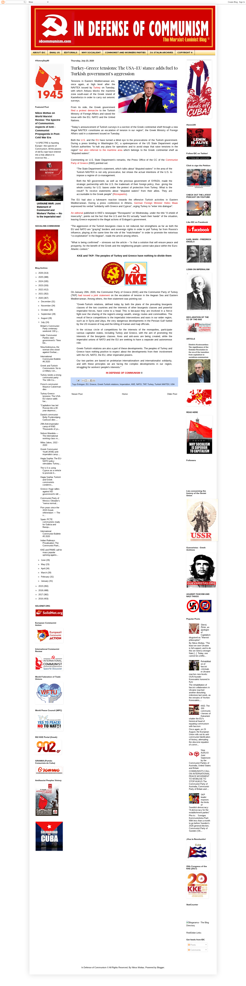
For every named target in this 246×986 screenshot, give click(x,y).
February (45, 576)
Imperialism (125, 384)
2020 (41, 298)
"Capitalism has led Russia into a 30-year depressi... (49, 408)
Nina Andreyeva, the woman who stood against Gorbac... (50, 349)
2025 (41, 277)
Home (125, 394)
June (43, 560)
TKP (144, 384)
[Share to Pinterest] (94, 380)
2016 (41, 598)
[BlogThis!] (85, 380)
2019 (41, 586)
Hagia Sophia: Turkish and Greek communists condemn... (50, 481)
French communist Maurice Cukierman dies (50, 386)
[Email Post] (78, 380)
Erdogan (81, 384)
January (45, 581)
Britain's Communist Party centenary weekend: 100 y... (49, 328)
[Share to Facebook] (91, 380)
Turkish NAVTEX (162, 384)
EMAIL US (55, 52)
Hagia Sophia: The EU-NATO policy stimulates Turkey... (51, 461)
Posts (193, 945)
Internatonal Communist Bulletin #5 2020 (50, 533)
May (43, 564)
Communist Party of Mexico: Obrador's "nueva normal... (50, 500)
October (45, 310)
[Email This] (83, 380)
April (43, 568)
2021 (41, 293)
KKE (133, 384)
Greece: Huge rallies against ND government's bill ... (50, 491)
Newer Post (77, 394)
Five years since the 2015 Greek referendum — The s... (50, 511)
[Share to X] (88, 380)
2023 (41, 285)
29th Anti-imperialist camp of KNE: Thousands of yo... (50, 426)
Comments (195, 950)
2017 (41, 594)
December (46, 301)
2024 (41, 281)
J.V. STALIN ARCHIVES (161, 52)
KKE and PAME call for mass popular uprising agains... (51, 552)
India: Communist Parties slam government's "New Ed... (50, 339)
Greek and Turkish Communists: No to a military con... (50, 368)
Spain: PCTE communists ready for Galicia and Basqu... (50, 523)
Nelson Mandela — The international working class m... (50, 436)
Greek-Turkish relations (108, 384)
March (44, 572)
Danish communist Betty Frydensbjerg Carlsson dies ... (50, 417)
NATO (139, 384)
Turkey (150, 384)
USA (173, 384)
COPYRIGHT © (185, 52)
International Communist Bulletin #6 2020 (50, 359)
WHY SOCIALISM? (91, 52)
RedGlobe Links (193, 932)
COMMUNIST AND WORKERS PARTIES (125, 52)
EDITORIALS (70, 52)
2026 (41, 273)
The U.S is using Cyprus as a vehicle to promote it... (50, 470)
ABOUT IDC (39, 52)
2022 (41, 289)
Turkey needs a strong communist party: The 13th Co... (50, 377)
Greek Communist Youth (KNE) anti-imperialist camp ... (50, 452)
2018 (41, 590)
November (46, 305)
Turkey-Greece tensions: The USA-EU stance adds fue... (50, 397)
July (43, 322)
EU (87, 384)
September (46, 314)
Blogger (160, 967)
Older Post (172, 394)
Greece (93, 384)
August (44, 318)
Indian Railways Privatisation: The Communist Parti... (50, 543)
